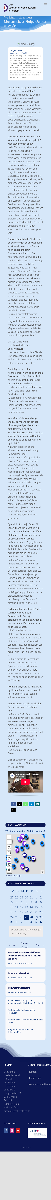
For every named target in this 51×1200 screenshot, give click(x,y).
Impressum (35, 1078)
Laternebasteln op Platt (19, 973)
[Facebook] (13, 804)
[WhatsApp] (25, 804)
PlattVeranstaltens (21, 883)
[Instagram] (12, 1130)
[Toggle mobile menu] (45, 4)
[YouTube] (18, 1130)
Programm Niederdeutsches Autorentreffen (20, 1031)
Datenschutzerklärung (37, 1084)
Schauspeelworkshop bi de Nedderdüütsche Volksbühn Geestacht (25, 1001)
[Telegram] (31, 804)
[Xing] (37, 804)
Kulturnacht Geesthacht (19, 988)
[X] (19, 804)
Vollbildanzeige (13, 875)
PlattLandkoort (18, 825)
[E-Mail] (13, 810)
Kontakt (33, 1071)
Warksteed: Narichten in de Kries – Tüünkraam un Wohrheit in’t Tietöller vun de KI (24, 955)
